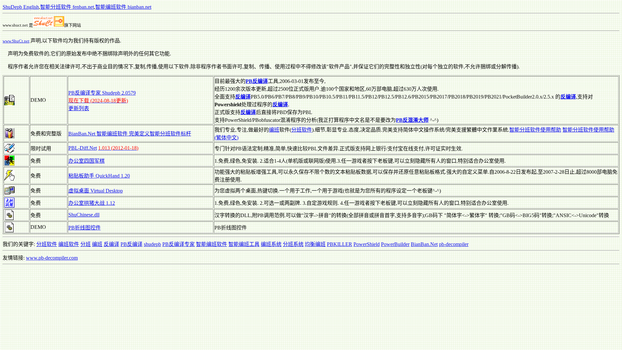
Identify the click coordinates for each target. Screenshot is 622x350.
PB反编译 (132, 244)
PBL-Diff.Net (82, 148)
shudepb (152, 244)
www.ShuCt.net (16, 41)
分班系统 (293, 244)
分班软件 (301, 130)
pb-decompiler (453, 244)
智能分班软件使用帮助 (535, 130)
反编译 (111, 244)
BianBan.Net (424, 244)
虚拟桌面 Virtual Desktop (95, 190)
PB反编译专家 (178, 244)
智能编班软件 (211, 244)
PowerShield (366, 244)
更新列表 (78, 108)
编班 (274, 130)
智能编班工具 (243, 244)
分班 (85, 244)
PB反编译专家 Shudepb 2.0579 (102, 93)
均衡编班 (315, 244)
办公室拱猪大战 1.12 (91, 203)
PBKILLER (339, 244)
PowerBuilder (395, 244)
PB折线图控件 (84, 227)
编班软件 (68, 244)
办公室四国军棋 (86, 161)
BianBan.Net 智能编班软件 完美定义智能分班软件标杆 (129, 133)
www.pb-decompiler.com (52, 258)
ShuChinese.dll (83, 214)
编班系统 (271, 244)
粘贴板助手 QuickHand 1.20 (99, 176)
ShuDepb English (21, 7)
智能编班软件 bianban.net (123, 7)
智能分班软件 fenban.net (67, 7)
